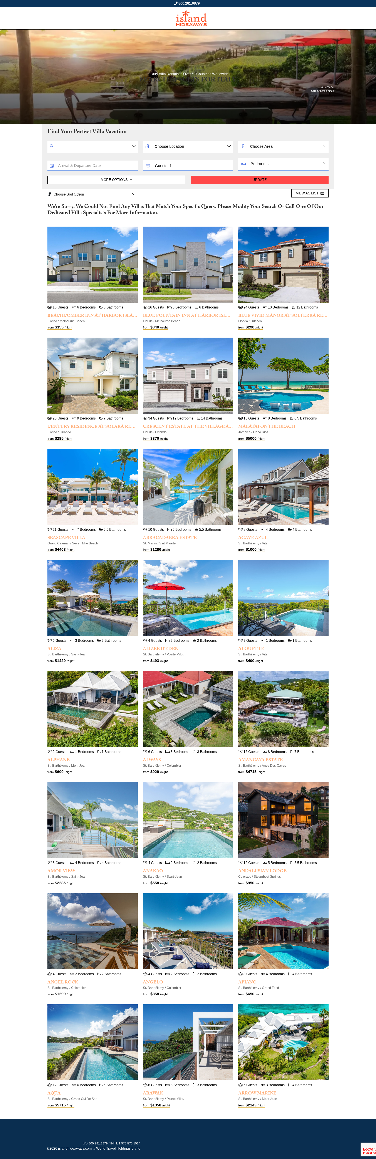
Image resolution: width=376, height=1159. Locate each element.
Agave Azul (252, 538)
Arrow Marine (257, 1094)
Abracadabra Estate (170, 538)
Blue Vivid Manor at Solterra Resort (287, 316)
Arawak (153, 1094)
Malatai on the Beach (266, 427)
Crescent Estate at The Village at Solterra (200, 427)
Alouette (251, 649)
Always (152, 760)
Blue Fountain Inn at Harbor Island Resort (199, 316)
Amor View (61, 871)
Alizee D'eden (160, 649)
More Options (115, 180)
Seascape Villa (66, 538)
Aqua (54, 1094)
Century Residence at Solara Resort (95, 427)
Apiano (247, 983)
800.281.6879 (189, 3)
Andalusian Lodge (262, 871)
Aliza (54, 649)
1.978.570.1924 (129, 1143)
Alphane (58, 760)
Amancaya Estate (260, 760)
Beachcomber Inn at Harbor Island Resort (103, 316)
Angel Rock (62, 983)
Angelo (153, 983)
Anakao (153, 871)
